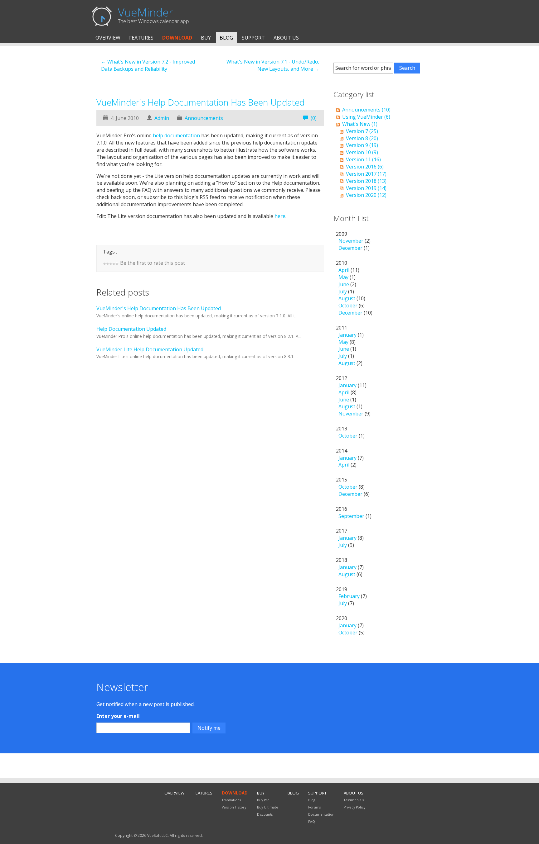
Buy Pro (263, 800)
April (343, 270)
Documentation (321, 814)
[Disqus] (210, 464)
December (350, 247)
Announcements (204, 118)
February (349, 596)
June (343, 284)
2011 (350, 345)
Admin (161, 118)
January (347, 334)
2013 (350, 432)
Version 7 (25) (362, 131)
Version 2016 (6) (365, 166)
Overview (107, 37)
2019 (351, 596)
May (343, 277)
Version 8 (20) (362, 138)
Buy (206, 37)
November (350, 240)
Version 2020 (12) (366, 195)
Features (141, 37)
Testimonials (354, 800)
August (346, 298)
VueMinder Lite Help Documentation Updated (149, 349)
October (347, 305)
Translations (231, 800)
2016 (353, 512)
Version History (234, 807)
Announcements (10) (366, 109)
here (279, 216)
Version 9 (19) (362, 145)
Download (177, 37)
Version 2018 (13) (366, 181)
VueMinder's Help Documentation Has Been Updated (200, 102)
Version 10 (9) (362, 152)
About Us (286, 37)
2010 (354, 287)
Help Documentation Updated (131, 328)
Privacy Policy (354, 807)
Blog (226, 37)
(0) (314, 118)
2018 (350, 567)
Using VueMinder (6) (366, 116)
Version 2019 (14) (366, 188)
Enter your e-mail (118, 716)
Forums (314, 807)
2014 (350, 457)
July (342, 291)
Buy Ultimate (267, 807)
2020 (350, 625)
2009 (353, 241)
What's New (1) (359, 124)
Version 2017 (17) (366, 173)
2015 (353, 486)
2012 (353, 396)
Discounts (265, 814)
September (351, 516)
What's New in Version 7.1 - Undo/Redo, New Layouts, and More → (272, 65)
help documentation (176, 135)
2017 (350, 537)
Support (253, 37)
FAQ (311, 821)
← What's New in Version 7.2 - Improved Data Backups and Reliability (148, 65)
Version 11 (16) (363, 159)
